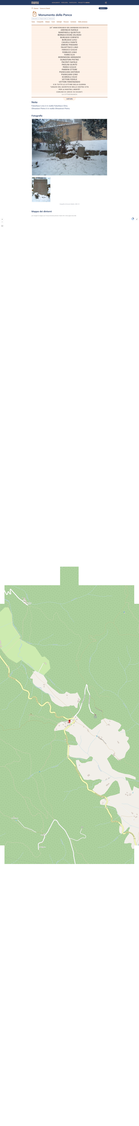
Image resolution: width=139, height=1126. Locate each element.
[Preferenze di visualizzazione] (106, 2)
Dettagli (59, 22)
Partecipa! (73, 2)
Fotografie (40, 22)
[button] (78, 204)
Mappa (47, 22)
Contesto (73, 22)
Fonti (53, 22)
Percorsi (64, 2)
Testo (33, 22)
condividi (102, 8)
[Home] (35, 2)
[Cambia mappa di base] (2, 226)
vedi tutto (69, 99)
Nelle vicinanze (82, 22)
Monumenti (56, 2)
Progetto (84, 2)
